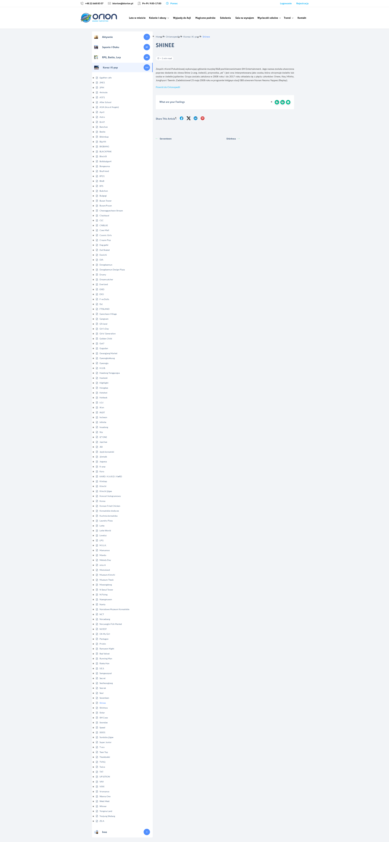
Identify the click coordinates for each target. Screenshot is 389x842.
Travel (287, 17)
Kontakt (302, 17)
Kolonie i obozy (157, 17)
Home (159, 36)
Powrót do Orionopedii (168, 87)
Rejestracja (302, 3)
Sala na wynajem (244, 17)
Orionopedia (173, 36)
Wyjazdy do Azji (182, 17)
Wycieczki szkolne (267, 17)
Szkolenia (225, 17)
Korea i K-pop (191, 36)
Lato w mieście (137, 17)
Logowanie (286, 3)
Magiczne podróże (205, 17)
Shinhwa (231, 138)
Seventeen (166, 138)
